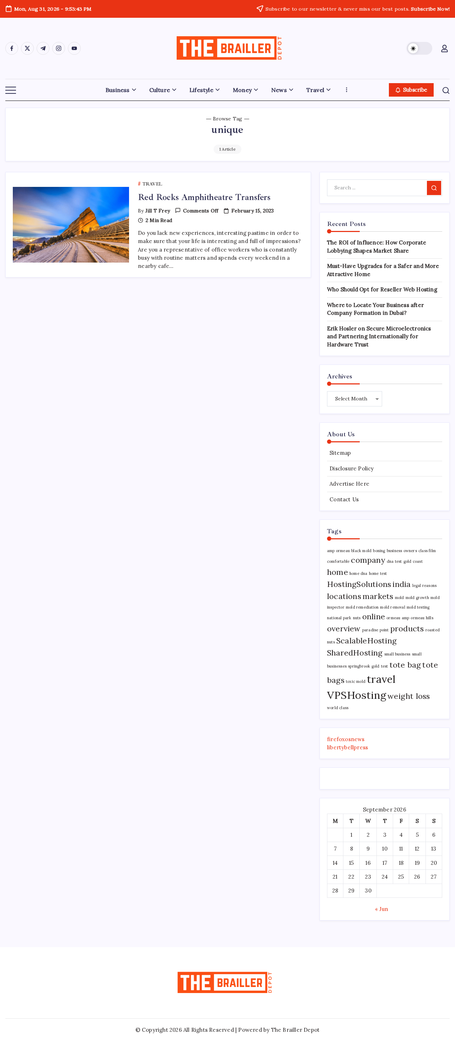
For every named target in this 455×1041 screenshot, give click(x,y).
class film (427, 550)
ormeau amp (397, 617)
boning (379, 550)
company (368, 560)
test (384, 666)
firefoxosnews (346, 739)
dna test (394, 561)
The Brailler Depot (295, 1029)
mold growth (417, 597)
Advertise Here (349, 483)
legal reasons (424, 585)
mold (399, 597)
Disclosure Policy (352, 468)
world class (337, 707)
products (407, 628)
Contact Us (344, 499)
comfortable (338, 561)
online (373, 616)
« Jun (381, 909)
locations (344, 596)
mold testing (418, 607)
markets (378, 596)
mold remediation (362, 607)
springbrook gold (363, 666)
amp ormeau (338, 550)
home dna (358, 573)
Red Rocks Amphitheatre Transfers (204, 197)
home (337, 572)
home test (378, 573)
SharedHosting (355, 653)
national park (339, 617)
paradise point (375, 629)
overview (344, 628)
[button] (419, 48)
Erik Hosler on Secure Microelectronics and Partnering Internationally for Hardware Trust (379, 336)
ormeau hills (422, 617)
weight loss (408, 696)
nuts (357, 617)
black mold (361, 550)
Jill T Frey (157, 210)
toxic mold (355, 681)
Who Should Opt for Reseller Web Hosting (382, 289)
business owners (402, 550)
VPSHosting (356, 695)
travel (381, 679)
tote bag (405, 665)
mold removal (392, 607)
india (401, 584)
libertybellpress (347, 747)
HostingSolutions (359, 584)
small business (397, 654)
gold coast (413, 561)
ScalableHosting (366, 641)
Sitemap (340, 452)
